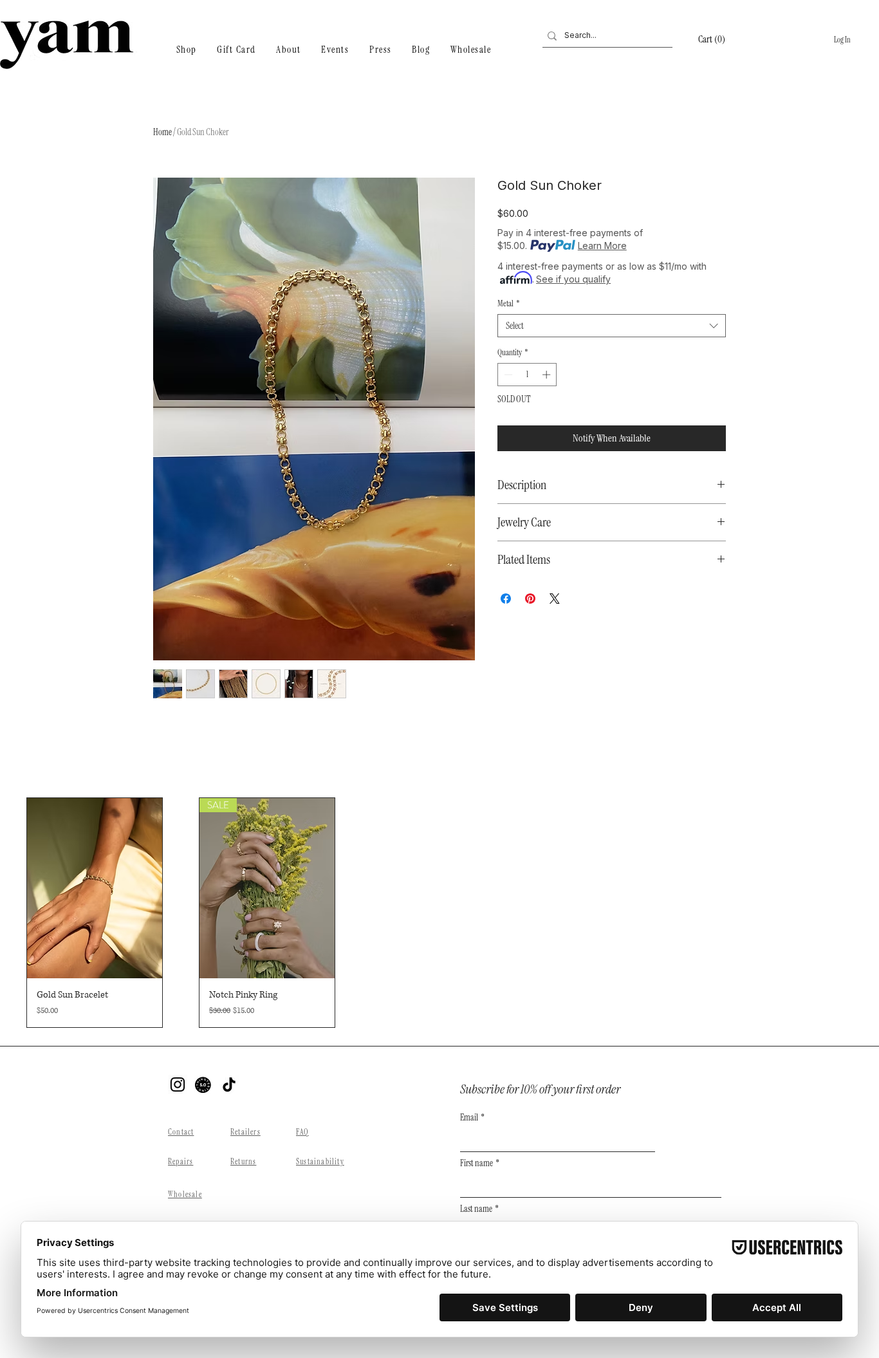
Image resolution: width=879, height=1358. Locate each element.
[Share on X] (554, 598)
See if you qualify (573, 279)
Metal (508, 304)
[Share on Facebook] (506, 598)
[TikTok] (229, 1084)
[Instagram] (177, 1084)
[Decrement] (507, 375)
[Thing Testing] (203, 1084)
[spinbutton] (527, 375)
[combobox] (611, 325)
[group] (439, 912)
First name (479, 1163)
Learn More (602, 245)
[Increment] (547, 375)
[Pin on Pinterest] (530, 598)
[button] (720, 39)
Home (162, 132)
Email (472, 1117)
